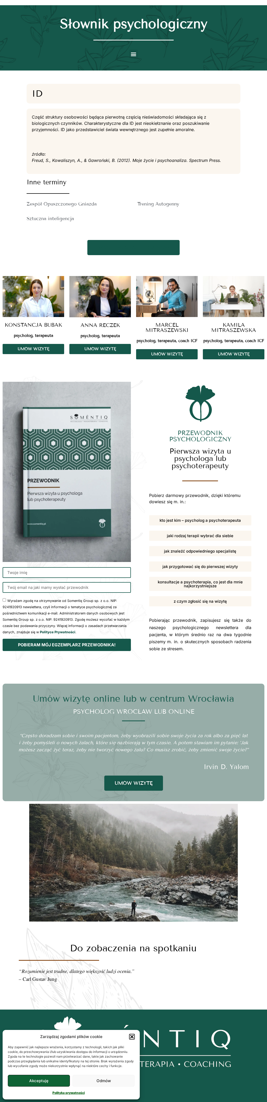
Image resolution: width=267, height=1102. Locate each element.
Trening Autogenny (158, 204)
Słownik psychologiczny (133, 24)
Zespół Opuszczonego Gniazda (62, 204)
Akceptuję (38, 1080)
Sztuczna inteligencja (50, 218)
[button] (132, 1036)
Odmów (103, 1080)
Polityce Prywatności (57, 632)
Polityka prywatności (68, 1093)
